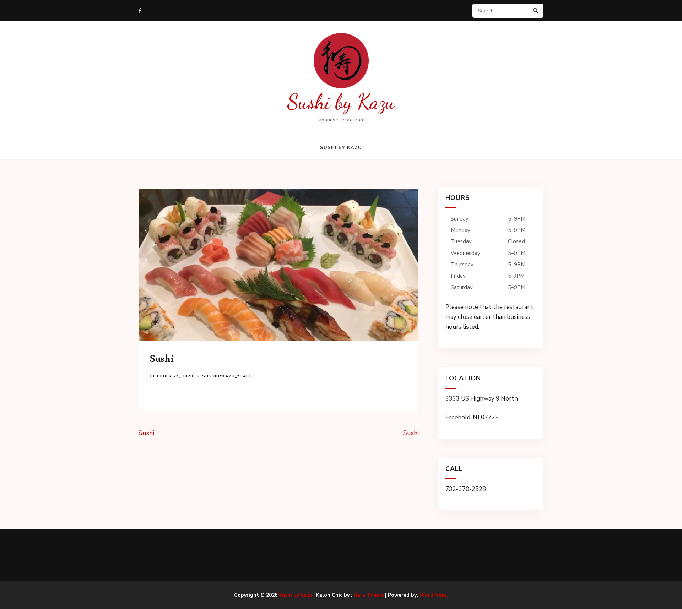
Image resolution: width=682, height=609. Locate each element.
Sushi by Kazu (341, 101)
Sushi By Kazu (341, 148)
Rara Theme (369, 595)
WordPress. (434, 595)
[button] (490, 272)
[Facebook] (140, 10)
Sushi (146, 433)
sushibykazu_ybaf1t (228, 376)
